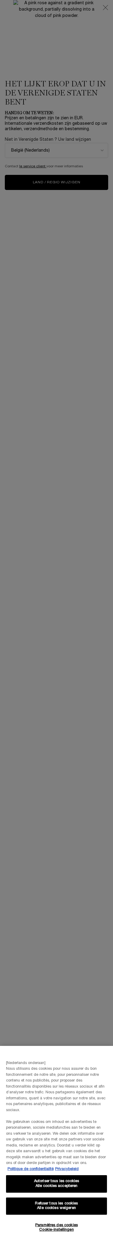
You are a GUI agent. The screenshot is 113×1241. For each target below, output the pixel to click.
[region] (56, 1143)
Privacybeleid (67, 1169)
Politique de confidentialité (31, 1169)
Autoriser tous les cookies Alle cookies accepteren (56, 1183)
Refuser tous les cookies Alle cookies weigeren (56, 1206)
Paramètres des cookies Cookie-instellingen (56, 1227)
